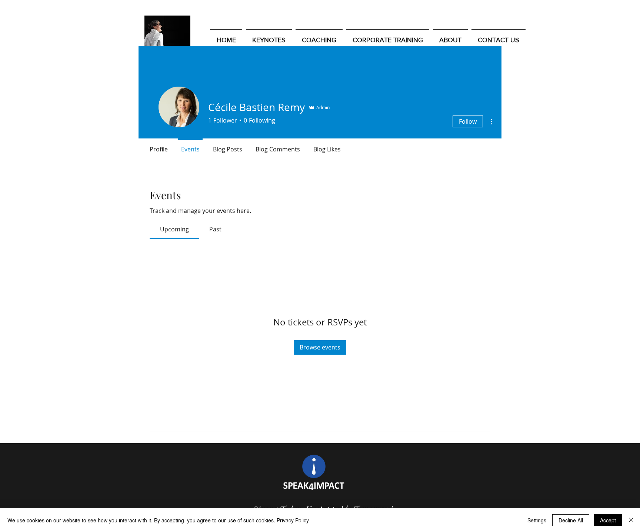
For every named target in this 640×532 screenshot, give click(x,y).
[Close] (631, 520)
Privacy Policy (293, 520)
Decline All (571, 520)
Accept (608, 520)
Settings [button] (536, 520)
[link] (174, 229)
